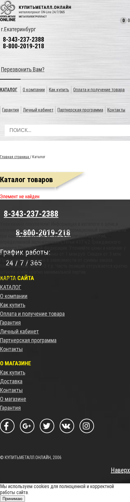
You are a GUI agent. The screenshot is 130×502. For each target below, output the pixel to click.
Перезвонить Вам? (22, 69)
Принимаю (12, 498)
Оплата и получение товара (32, 313)
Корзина (116, 22)
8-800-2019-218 (23, 46)
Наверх (120, 470)
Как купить (12, 305)
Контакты (11, 349)
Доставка (11, 381)
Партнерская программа (28, 340)
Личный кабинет (19, 331)
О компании (13, 296)
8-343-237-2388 (23, 39)
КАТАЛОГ (10, 287)
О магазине (13, 399)
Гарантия (10, 322)
